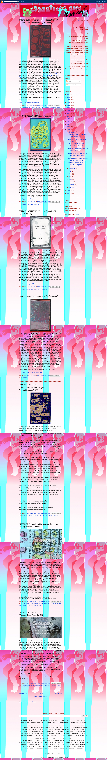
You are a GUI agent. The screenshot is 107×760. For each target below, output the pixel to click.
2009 (69, 129)
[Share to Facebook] (57, 105)
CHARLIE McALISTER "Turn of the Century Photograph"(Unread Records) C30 (33, 387)
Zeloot (77, 214)
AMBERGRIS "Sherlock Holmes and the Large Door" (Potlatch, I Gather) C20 (38, 525)
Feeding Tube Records (44, 515)
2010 (69, 127)
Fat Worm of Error (37, 685)
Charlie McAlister (29, 515)
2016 (69, 110)
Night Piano (27, 107)
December (72, 132)
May (70, 176)
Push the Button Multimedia (52, 74)
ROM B (25, 377)
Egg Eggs (26, 685)
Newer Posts (23, 693)
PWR (50, 75)
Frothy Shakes (24, 686)
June (70, 174)
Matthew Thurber (37, 603)
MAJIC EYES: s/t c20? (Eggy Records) (35, 116)
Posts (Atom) (31, 702)
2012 (69, 121)
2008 (69, 191)
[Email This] (51, 105)
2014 (69, 116)
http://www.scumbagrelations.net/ (29, 102)
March (71, 182)
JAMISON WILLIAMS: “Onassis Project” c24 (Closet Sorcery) (37, 212)
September (72, 168)
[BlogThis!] (53, 105)
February (72, 184)
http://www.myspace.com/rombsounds (30, 372)
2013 (69, 119)
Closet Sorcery (28, 289)
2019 (69, 102)
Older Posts (58, 693)
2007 (69, 193)
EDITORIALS (84, 71)
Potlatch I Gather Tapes (52, 603)
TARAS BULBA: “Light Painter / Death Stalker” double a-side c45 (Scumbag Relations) (38, 21)
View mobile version (40, 696)
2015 (69, 113)
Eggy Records (28, 204)
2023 (69, 94)
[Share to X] (55, 105)
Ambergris (26, 603)
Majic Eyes (37, 204)
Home (41, 693)
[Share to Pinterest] (59, 105)
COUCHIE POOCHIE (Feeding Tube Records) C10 (31, 613)
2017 (69, 108)
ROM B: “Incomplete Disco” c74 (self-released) (38, 296)
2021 (69, 97)
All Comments (72, 85)
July (70, 171)
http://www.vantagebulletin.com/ (28, 284)
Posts (69, 81)
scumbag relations (42, 107)
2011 (69, 124)
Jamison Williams (41, 289)
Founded (78, 20)
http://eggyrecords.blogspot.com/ (29, 199)
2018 (69, 105)
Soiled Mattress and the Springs (30, 605)
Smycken (45, 75)
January (71, 187)
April (70, 179)
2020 (69, 100)
